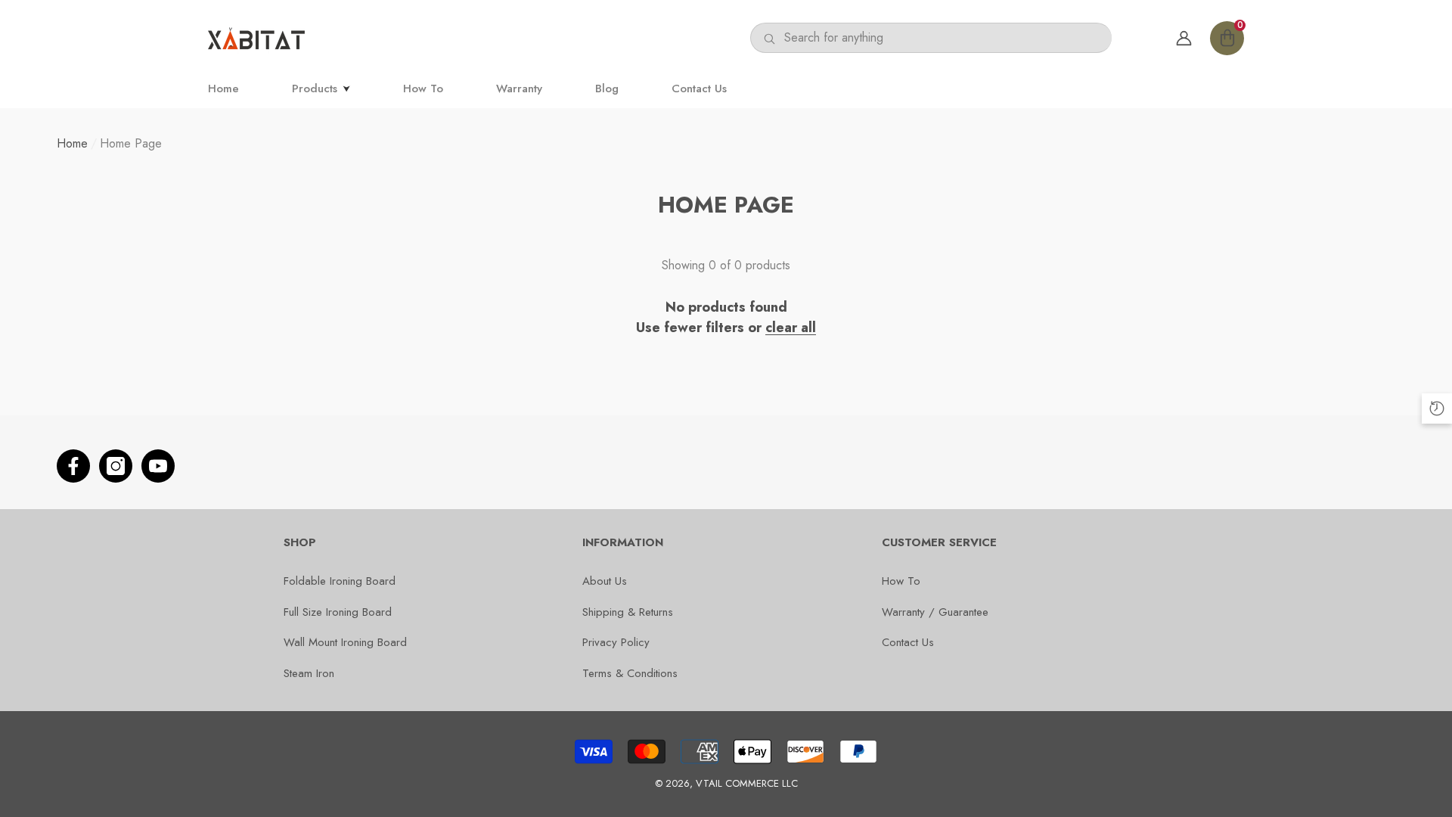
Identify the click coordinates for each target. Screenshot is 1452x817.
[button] (1227, 38)
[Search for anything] (931, 38)
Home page (131, 143)
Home (72, 143)
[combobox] (948, 38)
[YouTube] (158, 466)
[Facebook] (73, 466)
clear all (790, 327)
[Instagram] (115, 466)
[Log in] (1183, 38)
